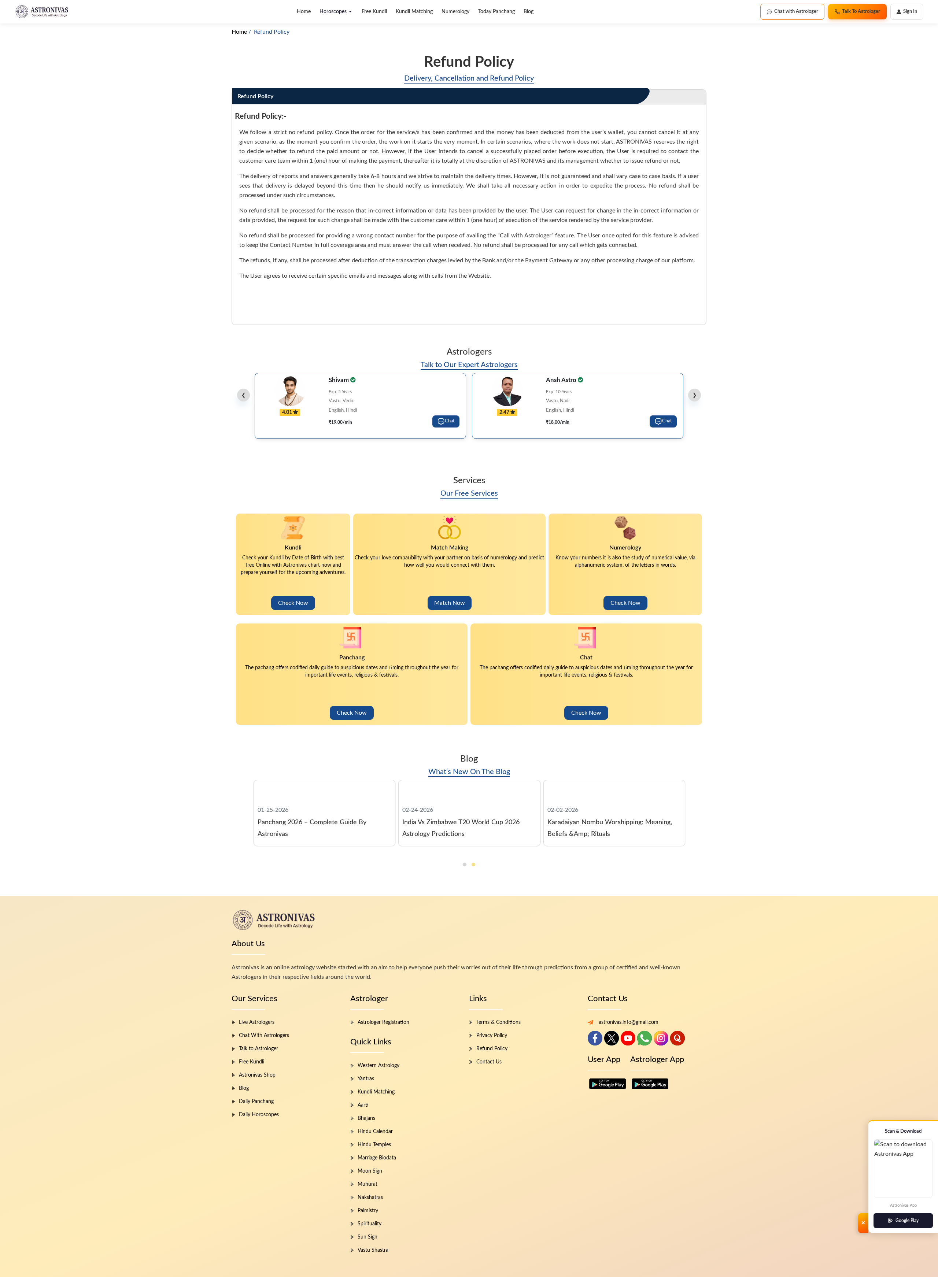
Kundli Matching (414, 11)
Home (304, 11)
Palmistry (368, 1210)
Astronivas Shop (257, 1075)
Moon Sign (370, 1171)
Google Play (907, 1220)
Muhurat (367, 1184)
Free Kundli (374, 11)
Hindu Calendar (375, 1131)
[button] (464, 864)
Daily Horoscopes (259, 1114)
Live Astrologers (256, 1022)
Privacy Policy (491, 1035)
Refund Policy (491, 1048)
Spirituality (369, 1223)
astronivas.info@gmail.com (628, 1022)
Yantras (366, 1078)
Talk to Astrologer (258, 1048)
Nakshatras (370, 1197)
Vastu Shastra (373, 1250)
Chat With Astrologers (264, 1035)
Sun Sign (367, 1237)
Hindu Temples (374, 1144)
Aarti (363, 1105)
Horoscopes (333, 11)
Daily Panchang (256, 1101)
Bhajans (366, 1118)
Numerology (455, 11)
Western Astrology (378, 1065)
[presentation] (243, 395)
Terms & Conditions (498, 1022)
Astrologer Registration (383, 1022)
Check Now (293, 603)
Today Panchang (496, 11)
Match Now (449, 603)
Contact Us (489, 1062)
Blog (528, 11)
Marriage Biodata (377, 1158)
